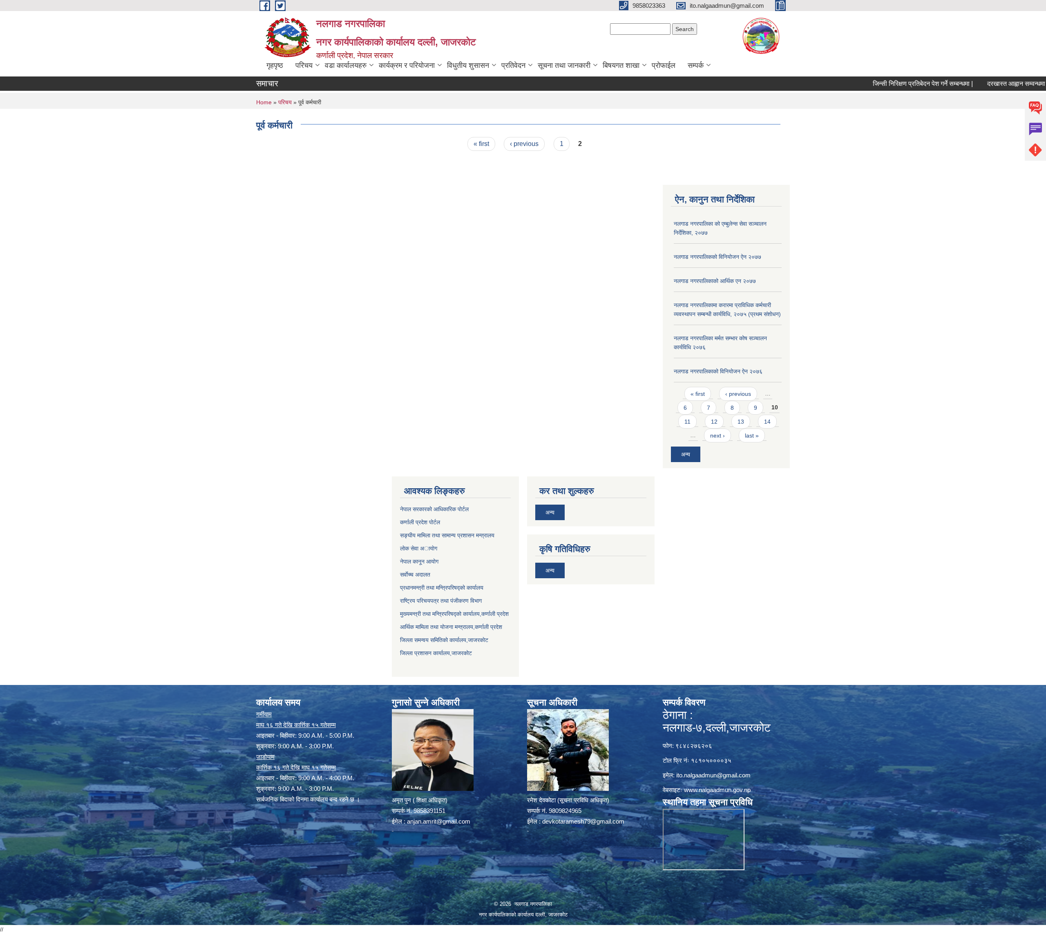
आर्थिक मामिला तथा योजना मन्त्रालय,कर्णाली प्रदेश (451, 627)
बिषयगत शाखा (621, 65)
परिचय (304, 65)
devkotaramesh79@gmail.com (583, 821)
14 (767, 421)
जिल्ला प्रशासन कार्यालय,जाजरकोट (436, 653)
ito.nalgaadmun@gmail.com (713, 775)
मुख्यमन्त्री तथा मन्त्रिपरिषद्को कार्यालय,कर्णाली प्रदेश (454, 614)
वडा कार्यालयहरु (346, 65)
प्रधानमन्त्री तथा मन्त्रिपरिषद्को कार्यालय (441, 587)
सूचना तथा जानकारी (564, 65)
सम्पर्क (696, 65)
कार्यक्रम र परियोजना (407, 65)
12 (714, 421)
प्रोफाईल (663, 65)
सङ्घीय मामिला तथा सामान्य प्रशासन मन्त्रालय (447, 535)
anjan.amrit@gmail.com (438, 821)
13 (741, 421)
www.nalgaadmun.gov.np (717, 789)
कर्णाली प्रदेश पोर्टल (420, 522)
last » (752, 435)
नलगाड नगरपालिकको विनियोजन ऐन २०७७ (717, 257)
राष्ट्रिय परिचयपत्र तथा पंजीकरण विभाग (441, 600)
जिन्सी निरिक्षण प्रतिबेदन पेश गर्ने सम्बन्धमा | (890, 83)
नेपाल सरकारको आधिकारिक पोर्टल (434, 509)
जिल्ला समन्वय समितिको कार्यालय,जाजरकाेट (444, 640)
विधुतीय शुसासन (468, 65)
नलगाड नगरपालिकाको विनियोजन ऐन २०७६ (718, 371)
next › (717, 435)
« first (481, 143)
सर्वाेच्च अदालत (415, 574)
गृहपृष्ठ (274, 65)
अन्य (685, 454)
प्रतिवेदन (513, 65)
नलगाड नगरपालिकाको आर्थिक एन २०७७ (715, 281)
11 (687, 421)
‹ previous (524, 143)
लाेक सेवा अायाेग (418, 548)
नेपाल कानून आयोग (419, 561)
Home (264, 102)
